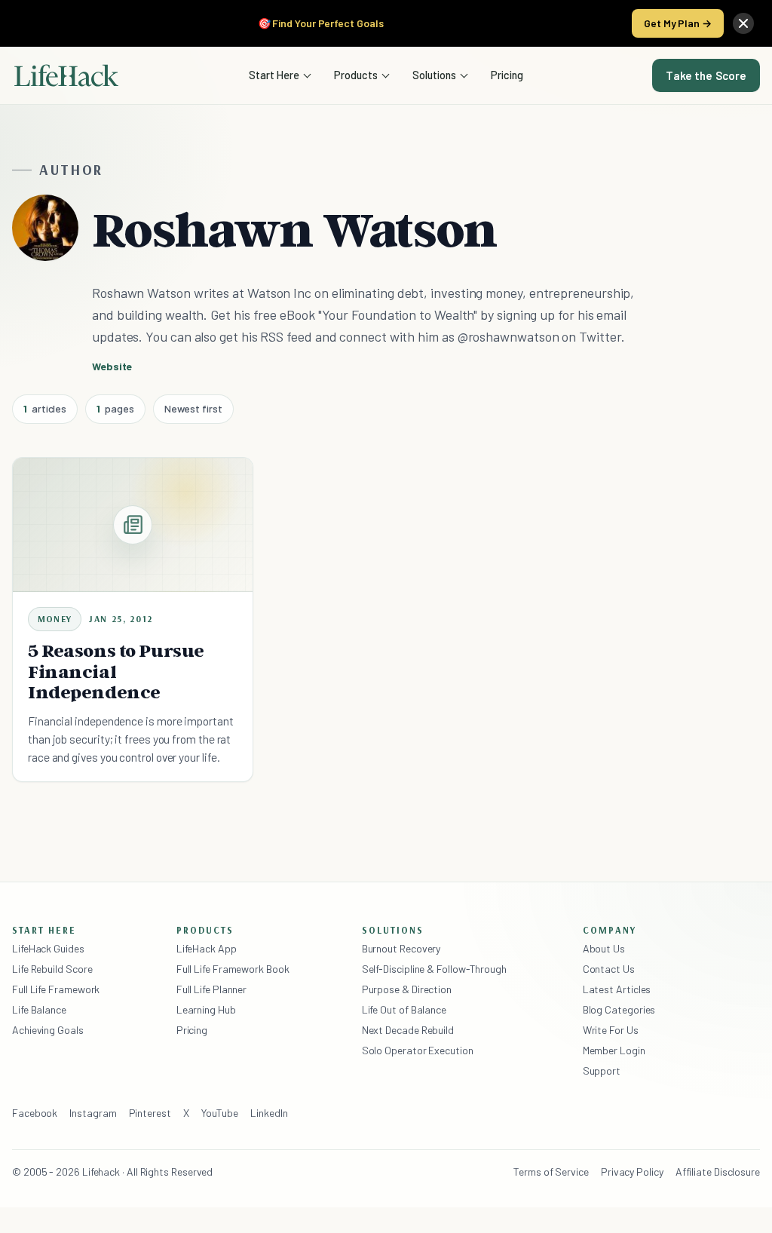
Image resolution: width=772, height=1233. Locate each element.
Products (356, 74)
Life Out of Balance (404, 1009)
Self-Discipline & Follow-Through (434, 968)
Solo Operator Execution (417, 1050)
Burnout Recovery (401, 948)
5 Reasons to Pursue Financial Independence (116, 672)
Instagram (92, 1112)
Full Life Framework (56, 989)
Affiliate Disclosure (718, 1171)
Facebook (34, 1112)
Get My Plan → (678, 23)
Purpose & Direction (407, 989)
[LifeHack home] (66, 75)
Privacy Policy (632, 1171)
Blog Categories (619, 1009)
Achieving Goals (48, 1029)
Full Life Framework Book (233, 968)
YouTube (219, 1112)
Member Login (614, 1050)
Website (112, 366)
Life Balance (39, 1009)
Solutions (434, 74)
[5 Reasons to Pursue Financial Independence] (133, 525)
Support (601, 1070)
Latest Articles (617, 989)
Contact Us (609, 968)
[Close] (743, 23)
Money (55, 618)
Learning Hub (206, 1009)
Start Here (274, 74)
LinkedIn (268, 1112)
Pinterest (150, 1112)
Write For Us (611, 1029)
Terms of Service (551, 1171)
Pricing (507, 74)
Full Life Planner (211, 989)
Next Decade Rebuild (408, 1029)
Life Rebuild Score (52, 968)
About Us (604, 948)
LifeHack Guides (48, 948)
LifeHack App (206, 948)
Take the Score (706, 75)
